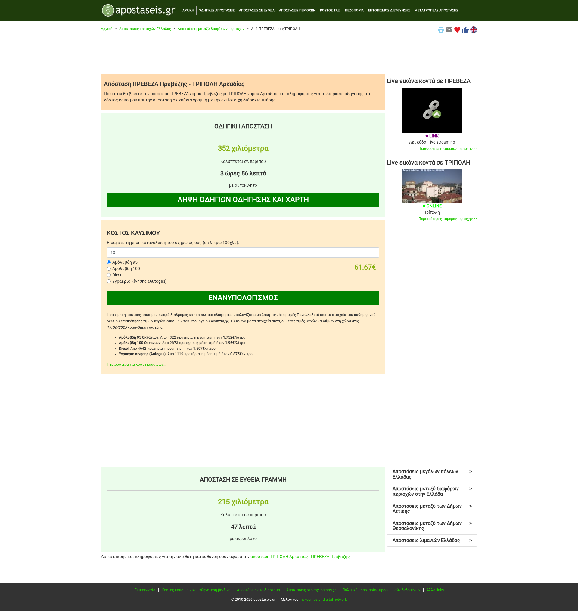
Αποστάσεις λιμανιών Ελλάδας (432, 540)
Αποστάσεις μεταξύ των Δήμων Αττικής (432, 508)
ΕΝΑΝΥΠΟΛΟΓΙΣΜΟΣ (243, 297)
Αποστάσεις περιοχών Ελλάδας (145, 29)
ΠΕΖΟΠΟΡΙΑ (354, 10)
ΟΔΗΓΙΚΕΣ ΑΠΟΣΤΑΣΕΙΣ (217, 10)
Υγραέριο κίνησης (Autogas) (139, 281)
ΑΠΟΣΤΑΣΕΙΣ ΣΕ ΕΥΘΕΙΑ (257, 10)
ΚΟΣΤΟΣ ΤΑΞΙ (330, 10)
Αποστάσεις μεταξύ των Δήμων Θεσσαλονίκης (432, 526)
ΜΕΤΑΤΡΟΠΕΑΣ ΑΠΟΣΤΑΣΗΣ (436, 10)
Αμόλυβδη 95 (125, 262)
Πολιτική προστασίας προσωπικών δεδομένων (381, 590)
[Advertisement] (289, 54)
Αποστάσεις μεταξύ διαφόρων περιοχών (211, 29)
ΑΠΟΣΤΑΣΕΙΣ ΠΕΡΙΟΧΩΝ (297, 10)
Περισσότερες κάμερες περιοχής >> (447, 149)
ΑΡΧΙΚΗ (188, 10)
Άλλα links (435, 590)
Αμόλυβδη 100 (126, 268)
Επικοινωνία (145, 590)
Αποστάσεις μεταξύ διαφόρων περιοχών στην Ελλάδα (432, 491)
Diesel (117, 274)
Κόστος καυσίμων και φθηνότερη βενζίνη (196, 590)
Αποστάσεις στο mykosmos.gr (311, 590)
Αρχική (107, 29)
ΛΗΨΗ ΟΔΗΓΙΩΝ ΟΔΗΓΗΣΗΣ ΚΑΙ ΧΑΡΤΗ (243, 199)
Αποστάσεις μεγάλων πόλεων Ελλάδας (432, 474)
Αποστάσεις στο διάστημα (258, 590)
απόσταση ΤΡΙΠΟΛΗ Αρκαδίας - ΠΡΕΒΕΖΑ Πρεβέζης (300, 556)
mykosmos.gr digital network (323, 599)
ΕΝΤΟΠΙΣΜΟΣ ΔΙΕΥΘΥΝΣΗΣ (389, 10)
